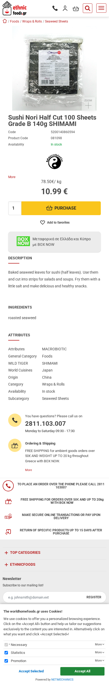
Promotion (18, 661)
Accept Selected (31, 671)
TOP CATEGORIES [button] (25, 552)
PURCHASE (65, 208)
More (11, 177)
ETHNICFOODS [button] (22, 564)
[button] (54, 68)
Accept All (82, 671)
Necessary (19, 645)
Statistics (18, 653)
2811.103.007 (45, 423)
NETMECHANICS (62, 679)
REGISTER (94, 597)
